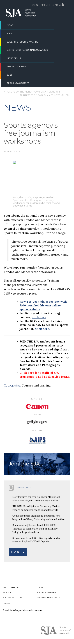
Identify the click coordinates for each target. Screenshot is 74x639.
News (10, 25)
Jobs (9, 75)
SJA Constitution (12, 597)
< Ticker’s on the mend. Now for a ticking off (32, 91)
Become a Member (47, 592)
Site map (7, 592)
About (11, 33)
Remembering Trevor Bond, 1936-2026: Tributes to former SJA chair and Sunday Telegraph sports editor (34, 529)
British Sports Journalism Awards (27, 50)
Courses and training (36, 385)
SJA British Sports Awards (22, 42)
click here (39, 317)
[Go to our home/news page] (21, 16)
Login (40, 587)
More (15, 551)
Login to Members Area (46, 5)
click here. (42, 329)
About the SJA (11, 587)
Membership (14, 58)
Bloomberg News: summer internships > (45, 95)
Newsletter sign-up (48, 597)
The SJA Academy (16, 66)
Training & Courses (18, 83)
